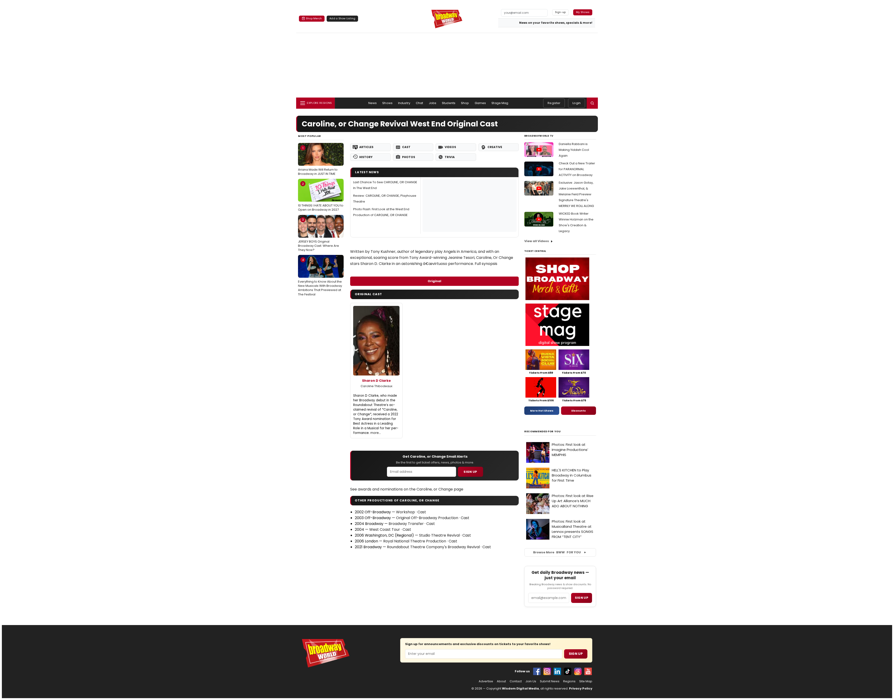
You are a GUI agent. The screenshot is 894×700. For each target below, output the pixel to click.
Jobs (433, 103)
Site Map (585, 681)
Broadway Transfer (406, 523)
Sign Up (470, 472)
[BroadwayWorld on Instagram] (547, 671)
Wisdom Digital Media (520, 688)
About (501, 681)
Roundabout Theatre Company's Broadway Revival (433, 547)
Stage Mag (499, 103)
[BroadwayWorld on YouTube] (588, 671)
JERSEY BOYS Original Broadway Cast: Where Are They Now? (318, 234)
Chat (419, 103)
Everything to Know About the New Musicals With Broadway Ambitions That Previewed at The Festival (320, 277)
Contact (516, 681)
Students (448, 103)
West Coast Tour (384, 529)
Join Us (530, 681)
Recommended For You (542, 431)
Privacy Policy (580, 688)
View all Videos (536, 241)
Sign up (581, 597)
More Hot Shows (541, 411)
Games (480, 103)
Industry (404, 103)
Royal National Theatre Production (414, 541)
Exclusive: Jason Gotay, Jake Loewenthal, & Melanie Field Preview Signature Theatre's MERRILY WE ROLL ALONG (576, 194)
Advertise (486, 681)
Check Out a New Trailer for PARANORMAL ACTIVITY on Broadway (577, 169)
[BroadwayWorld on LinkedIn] (557, 671)
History (365, 157)
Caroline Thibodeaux (376, 386)
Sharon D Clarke (376, 380)
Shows (387, 103)
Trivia (450, 157)
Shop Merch (314, 18)
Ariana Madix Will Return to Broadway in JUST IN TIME (318, 161)
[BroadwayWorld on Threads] (578, 671)
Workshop (405, 512)
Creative (495, 147)
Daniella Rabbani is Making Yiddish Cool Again (574, 150)
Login (576, 103)
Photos (408, 157)
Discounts (578, 411)
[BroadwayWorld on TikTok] (567, 671)
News (372, 103)
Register (554, 103)
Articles (366, 147)
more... (375, 433)
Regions (569, 681)
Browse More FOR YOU (557, 552)
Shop (465, 103)
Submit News (549, 681)
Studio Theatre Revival (439, 535)
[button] (592, 103)
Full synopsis (486, 263)
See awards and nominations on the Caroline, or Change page (406, 489)
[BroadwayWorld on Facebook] (537, 671)
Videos (450, 147)
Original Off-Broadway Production (427, 518)
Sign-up (560, 12)
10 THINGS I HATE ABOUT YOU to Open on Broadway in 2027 (320, 197)
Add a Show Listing (342, 18)
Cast (406, 147)
